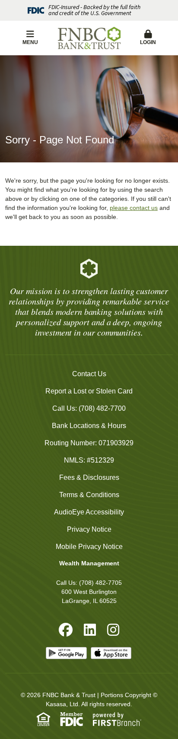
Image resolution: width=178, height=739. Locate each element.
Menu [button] (30, 42)
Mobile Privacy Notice (89, 546)
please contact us (134, 207)
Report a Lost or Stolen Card (89, 391)
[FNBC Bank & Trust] (89, 38)
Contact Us (89, 373)
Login (148, 42)
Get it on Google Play (66, 653)
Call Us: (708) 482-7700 (89, 408)
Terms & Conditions (89, 494)
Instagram (113, 630)
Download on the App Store (111, 653)
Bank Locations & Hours (89, 425)
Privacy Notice (89, 529)
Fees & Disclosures (89, 477)
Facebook (66, 630)
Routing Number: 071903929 (89, 443)
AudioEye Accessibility (89, 512)
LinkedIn (90, 630)
